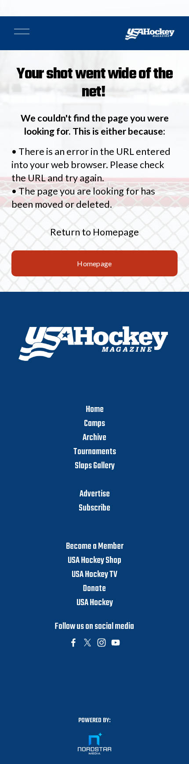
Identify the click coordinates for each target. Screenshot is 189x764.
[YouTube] (115, 642)
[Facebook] (73, 642)
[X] (87, 642)
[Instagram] (101, 642)
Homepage (94, 263)
